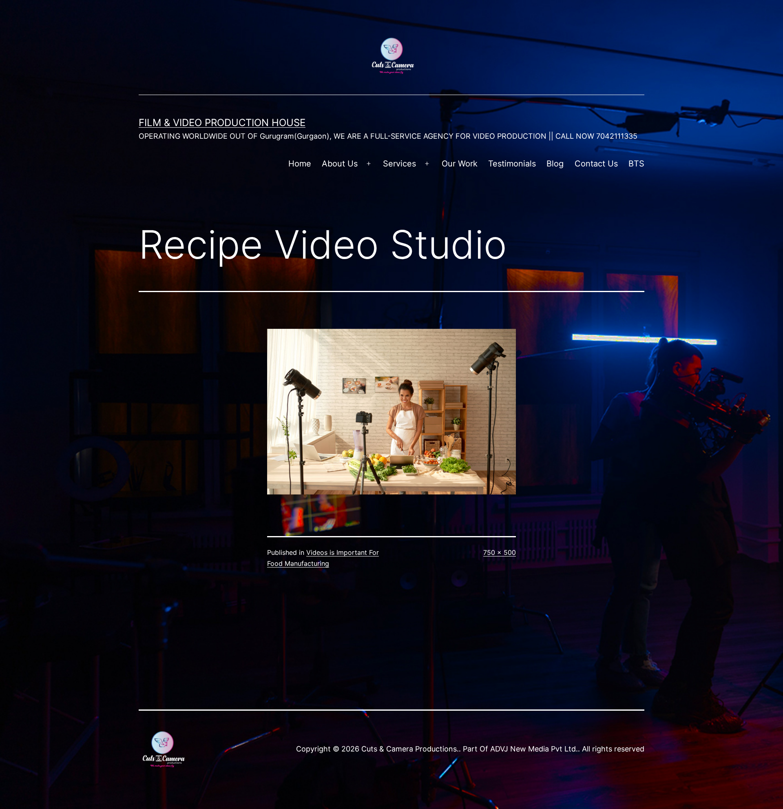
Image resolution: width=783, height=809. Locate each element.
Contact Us (596, 163)
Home (299, 163)
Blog (555, 163)
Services (399, 163)
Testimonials (512, 163)
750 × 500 (499, 552)
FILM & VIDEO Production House (222, 123)
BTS (636, 163)
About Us (340, 163)
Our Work (460, 163)
